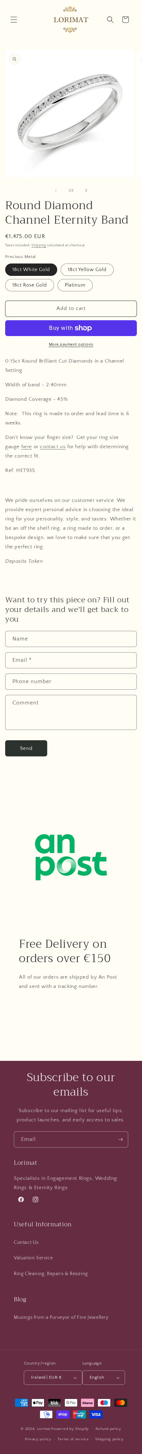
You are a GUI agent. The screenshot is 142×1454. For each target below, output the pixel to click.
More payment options (71, 344)
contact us (52, 447)
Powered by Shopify (70, 1429)
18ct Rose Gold (29, 285)
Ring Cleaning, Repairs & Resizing (51, 1274)
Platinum (75, 285)
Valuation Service (33, 1258)
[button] (13, 19)
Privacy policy (38, 1439)
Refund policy (108, 1429)
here (26, 447)
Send (26, 748)
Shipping (38, 245)
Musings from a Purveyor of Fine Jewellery (61, 1317)
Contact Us (26, 1242)
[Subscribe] (120, 1139)
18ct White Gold (31, 269)
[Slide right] (86, 190)
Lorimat (44, 1429)
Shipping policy (109, 1439)
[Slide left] (55, 190)
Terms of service (73, 1439)
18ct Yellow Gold (87, 269)
